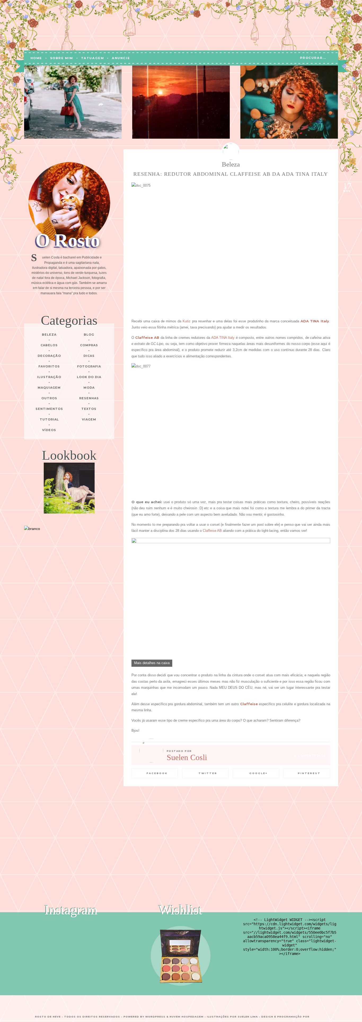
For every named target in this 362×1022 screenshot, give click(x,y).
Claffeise (249, 704)
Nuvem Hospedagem (187, 1016)
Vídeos (49, 430)
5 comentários (310, 755)
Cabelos (49, 345)
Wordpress (155, 1016)
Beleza (49, 334)
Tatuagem (92, 58)
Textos (88, 409)
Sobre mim (61, 58)
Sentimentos (49, 409)
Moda (89, 387)
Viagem (89, 419)
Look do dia (89, 377)
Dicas (89, 356)
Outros (49, 398)
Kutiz (187, 321)
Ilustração (49, 377)
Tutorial (49, 419)
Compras (89, 345)
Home (36, 58)
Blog (89, 334)
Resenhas (89, 398)
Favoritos (49, 366)
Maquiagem (49, 387)
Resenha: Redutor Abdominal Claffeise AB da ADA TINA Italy (230, 174)
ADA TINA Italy (223, 338)
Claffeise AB (212, 531)
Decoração (49, 356)
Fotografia (89, 366)
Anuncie (121, 58)
